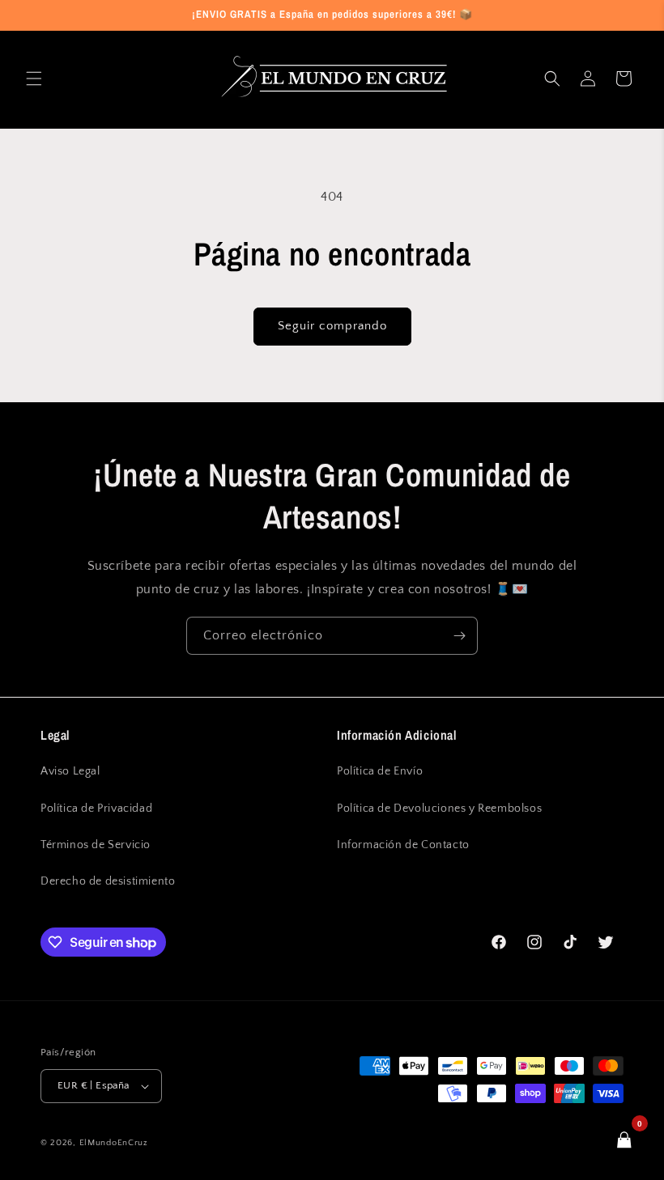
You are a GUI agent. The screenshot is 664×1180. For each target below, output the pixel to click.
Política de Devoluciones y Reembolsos (439, 808)
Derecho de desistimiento (107, 881)
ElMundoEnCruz (113, 1143)
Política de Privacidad (96, 808)
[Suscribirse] (459, 636)
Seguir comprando (332, 326)
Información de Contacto (403, 844)
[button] (34, 78)
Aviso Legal (70, 771)
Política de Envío (380, 771)
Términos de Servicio (95, 844)
